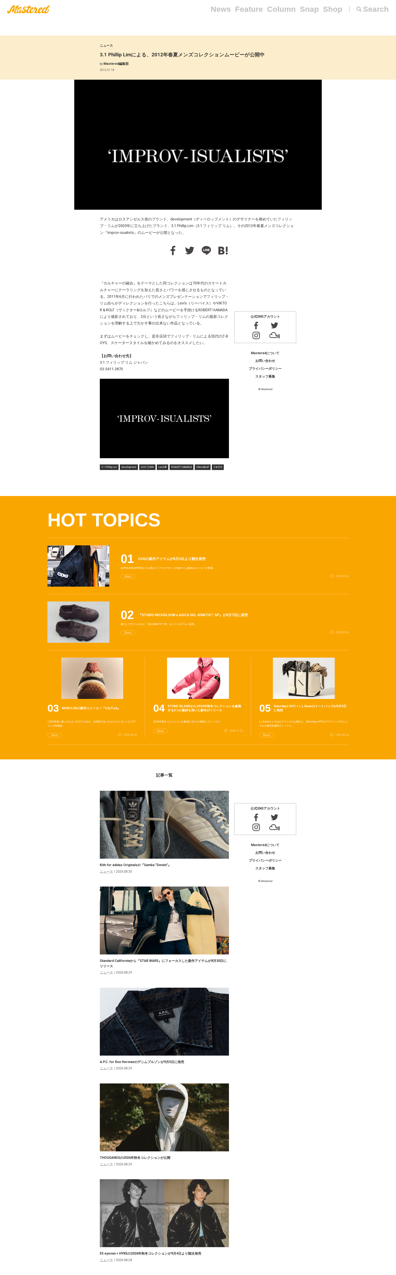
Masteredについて (265, 353)
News (221, 9)
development (128, 467)
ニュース (106, 45)
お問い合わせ (265, 361)
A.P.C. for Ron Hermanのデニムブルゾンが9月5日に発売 (142, 1062)
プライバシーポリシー (265, 369)
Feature (249, 9)
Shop (332, 9)
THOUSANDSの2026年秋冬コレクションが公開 (135, 1158)
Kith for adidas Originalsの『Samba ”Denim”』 (135, 865)
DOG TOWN (147, 467)
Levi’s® (162, 467)
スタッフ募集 (265, 376)
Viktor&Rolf (202, 467)
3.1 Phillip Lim (109, 467)
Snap (309, 9)
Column (281, 9)
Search (376, 9)
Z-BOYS (217, 467)
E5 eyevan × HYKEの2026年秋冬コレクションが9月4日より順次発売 (150, 1253)
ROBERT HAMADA (181, 467)
